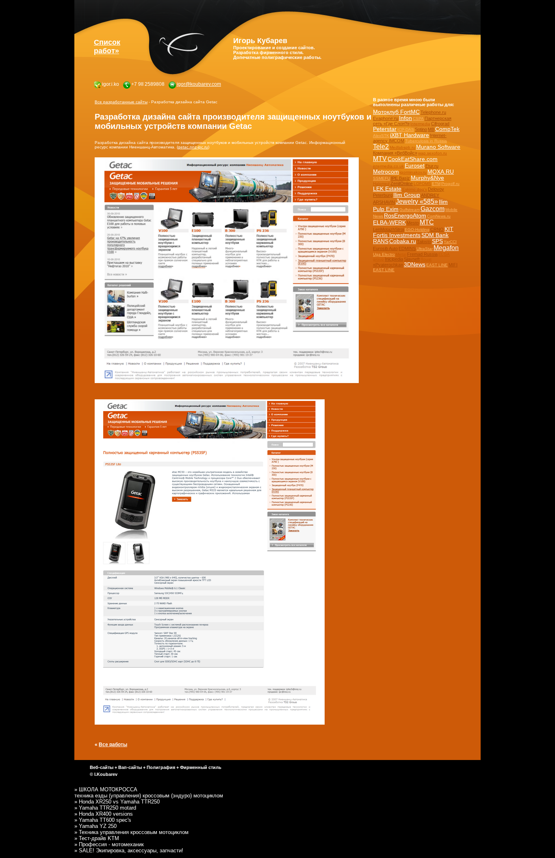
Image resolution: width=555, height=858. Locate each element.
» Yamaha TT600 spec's (102, 820)
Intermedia (420, 124)
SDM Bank (435, 235)
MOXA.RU (440, 172)
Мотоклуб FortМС (396, 112)
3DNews (414, 264)
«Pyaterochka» (388, 264)
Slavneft (412, 259)
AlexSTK (381, 135)
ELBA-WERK (389, 223)
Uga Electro (384, 254)
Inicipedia (394, 259)
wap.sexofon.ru (432, 153)
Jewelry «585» (417, 201)
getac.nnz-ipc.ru (193, 147)
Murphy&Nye (427, 178)
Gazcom (432, 208)
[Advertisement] (398, 301)
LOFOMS (422, 183)
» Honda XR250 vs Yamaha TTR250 (117, 802)
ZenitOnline (401, 183)
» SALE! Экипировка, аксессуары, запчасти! (128, 850)
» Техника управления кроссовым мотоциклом (131, 832)
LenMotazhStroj (388, 229)
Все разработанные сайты (121, 102)
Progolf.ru (450, 183)
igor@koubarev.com (199, 84)
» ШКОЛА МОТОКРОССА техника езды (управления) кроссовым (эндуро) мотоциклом (148, 792)
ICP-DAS (405, 129)
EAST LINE (437, 265)
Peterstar (385, 129)
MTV (380, 158)
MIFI (453, 264)
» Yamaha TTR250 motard (105, 808)
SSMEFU (381, 178)
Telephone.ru (433, 112)
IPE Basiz (400, 178)
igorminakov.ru (413, 172)
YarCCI (450, 242)
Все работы (113, 744)
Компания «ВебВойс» (395, 152)
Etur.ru (431, 165)
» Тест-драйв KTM (96, 838)
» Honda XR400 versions (103, 814)
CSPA (418, 118)
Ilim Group (406, 195)
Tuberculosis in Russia (426, 141)
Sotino (421, 129)
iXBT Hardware (409, 135)
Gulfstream (409, 209)
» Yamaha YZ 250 (95, 826)
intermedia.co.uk (388, 166)
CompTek (447, 129)
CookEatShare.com (413, 159)
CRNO (437, 229)
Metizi (401, 254)
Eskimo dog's (414, 189)
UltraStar (424, 248)
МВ (431, 129)
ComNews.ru (439, 216)
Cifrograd (440, 123)
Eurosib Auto (385, 248)
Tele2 (381, 146)
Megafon (446, 247)
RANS (380, 241)
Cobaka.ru (402, 241)
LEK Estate (387, 189)
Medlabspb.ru (402, 147)
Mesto (413, 222)
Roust (426, 259)
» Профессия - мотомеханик (109, 844)
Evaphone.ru (385, 118)
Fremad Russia (422, 254)
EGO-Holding (417, 229)
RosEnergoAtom (405, 216)
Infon (405, 118)
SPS (437, 241)
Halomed (381, 183)
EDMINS (407, 248)
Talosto (424, 241)
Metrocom (386, 172)
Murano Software (438, 147)
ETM (436, 183)
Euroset (415, 166)
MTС (427, 222)
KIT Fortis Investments (413, 232)
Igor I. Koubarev (182, 44)
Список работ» (107, 46)
